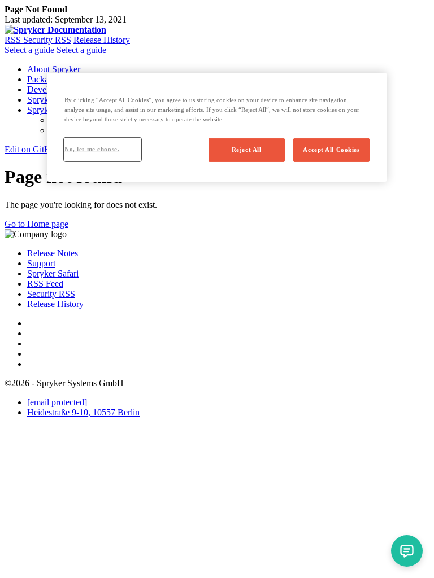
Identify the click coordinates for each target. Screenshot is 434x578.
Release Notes (52, 253)
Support (41, 263)
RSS (14, 40)
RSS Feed (45, 283)
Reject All (247, 149)
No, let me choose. (91, 149)
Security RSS (47, 40)
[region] (217, 126)
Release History (101, 40)
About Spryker (53, 69)
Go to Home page (36, 224)
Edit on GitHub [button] (32, 149)
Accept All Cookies (331, 149)
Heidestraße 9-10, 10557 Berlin (83, 412)
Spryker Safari (53, 273)
